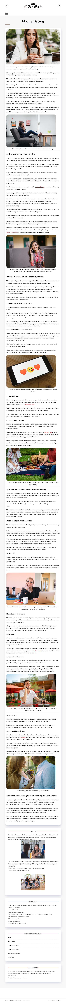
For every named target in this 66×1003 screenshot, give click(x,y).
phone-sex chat (30, 404)
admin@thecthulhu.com (15, 910)
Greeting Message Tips (14, 953)
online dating (39, 187)
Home (9, 937)
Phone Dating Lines (13, 945)
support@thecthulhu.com (15, 912)
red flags (22, 737)
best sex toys (37, 651)
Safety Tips (11, 957)
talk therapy (48, 432)
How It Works (11, 941)
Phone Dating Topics (13, 949)
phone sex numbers (12, 232)
